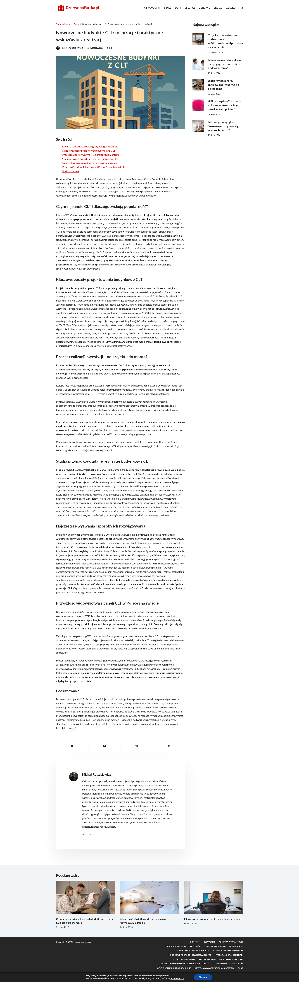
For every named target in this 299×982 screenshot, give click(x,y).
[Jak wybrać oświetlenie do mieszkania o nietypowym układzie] (149, 897)
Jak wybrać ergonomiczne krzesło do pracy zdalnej (213, 918)
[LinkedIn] (169, 746)
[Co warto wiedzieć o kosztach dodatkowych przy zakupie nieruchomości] (85, 897)
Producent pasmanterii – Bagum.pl (224, 946)
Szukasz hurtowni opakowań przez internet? (184, 964)
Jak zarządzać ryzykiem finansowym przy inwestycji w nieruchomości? (224, 126)
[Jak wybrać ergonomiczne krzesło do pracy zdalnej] (213, 897)
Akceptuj (203, 977)
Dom (178, 7)
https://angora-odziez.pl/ (229, 955)
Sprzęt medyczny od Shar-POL (193, 950)
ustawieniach (177, 978)
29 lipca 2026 (214, 73)
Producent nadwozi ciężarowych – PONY (221, 959)
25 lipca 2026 (214, 114)
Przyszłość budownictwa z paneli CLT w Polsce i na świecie (93, 166)
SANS (240, 968)
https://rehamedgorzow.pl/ (228, 950)
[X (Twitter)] (104, 746)
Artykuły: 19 (87, 835)
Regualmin (209, 942)
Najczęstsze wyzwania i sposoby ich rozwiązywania (89, 162)
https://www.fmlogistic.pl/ (228, 964)
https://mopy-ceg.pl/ (184, 959)
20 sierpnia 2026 (215, 52)
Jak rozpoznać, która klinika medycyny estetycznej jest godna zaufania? (224, 64)
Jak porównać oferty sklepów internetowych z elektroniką (223, 84)
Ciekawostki (152, 7)
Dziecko (231, 7)
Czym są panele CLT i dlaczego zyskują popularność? (90, 146)
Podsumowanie (70, 171)
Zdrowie (204, 7)
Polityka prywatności (231, 942)
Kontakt (195, 942)
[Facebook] (72, 746)
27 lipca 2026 (214, 94)
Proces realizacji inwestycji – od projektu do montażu (90, 154)
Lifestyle (190, 7)
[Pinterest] (137, 746)
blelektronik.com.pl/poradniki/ (174, 968)
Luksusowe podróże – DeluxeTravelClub (189, 955)
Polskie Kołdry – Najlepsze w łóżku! (183, 946)
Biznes (167, 7)
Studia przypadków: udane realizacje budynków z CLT (91, 158)
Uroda (218, 7)
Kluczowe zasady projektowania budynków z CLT (88, 150)
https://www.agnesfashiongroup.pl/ (214, 968)
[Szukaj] (242, 8)
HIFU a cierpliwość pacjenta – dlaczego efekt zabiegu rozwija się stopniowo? (224, 105)
